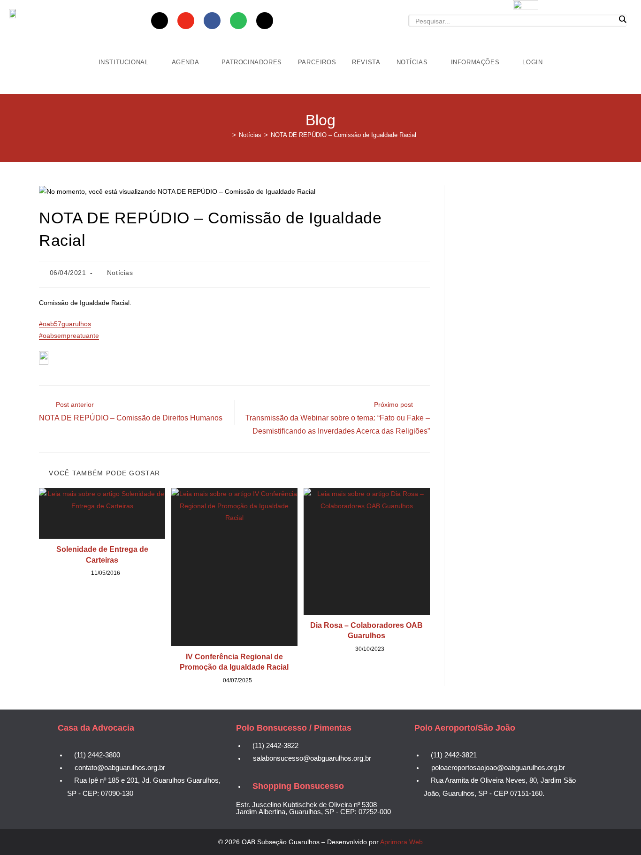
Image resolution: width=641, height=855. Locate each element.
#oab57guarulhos (65, 324)
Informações (476, 62)
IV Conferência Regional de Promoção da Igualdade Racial (234, 662)
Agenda (186, 62)
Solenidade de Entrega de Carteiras (102, 554)
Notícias (413, 62)
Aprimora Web (401, 842)
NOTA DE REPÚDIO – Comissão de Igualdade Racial (343, 134)
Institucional (125, 62)
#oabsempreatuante (69, 335)
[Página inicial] (227, 134)
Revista (366, 62)
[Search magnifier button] (622, 19)
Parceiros (317, 62)
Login (532, 62)
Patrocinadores (251, 62)
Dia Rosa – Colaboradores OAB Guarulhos (366, 630)
